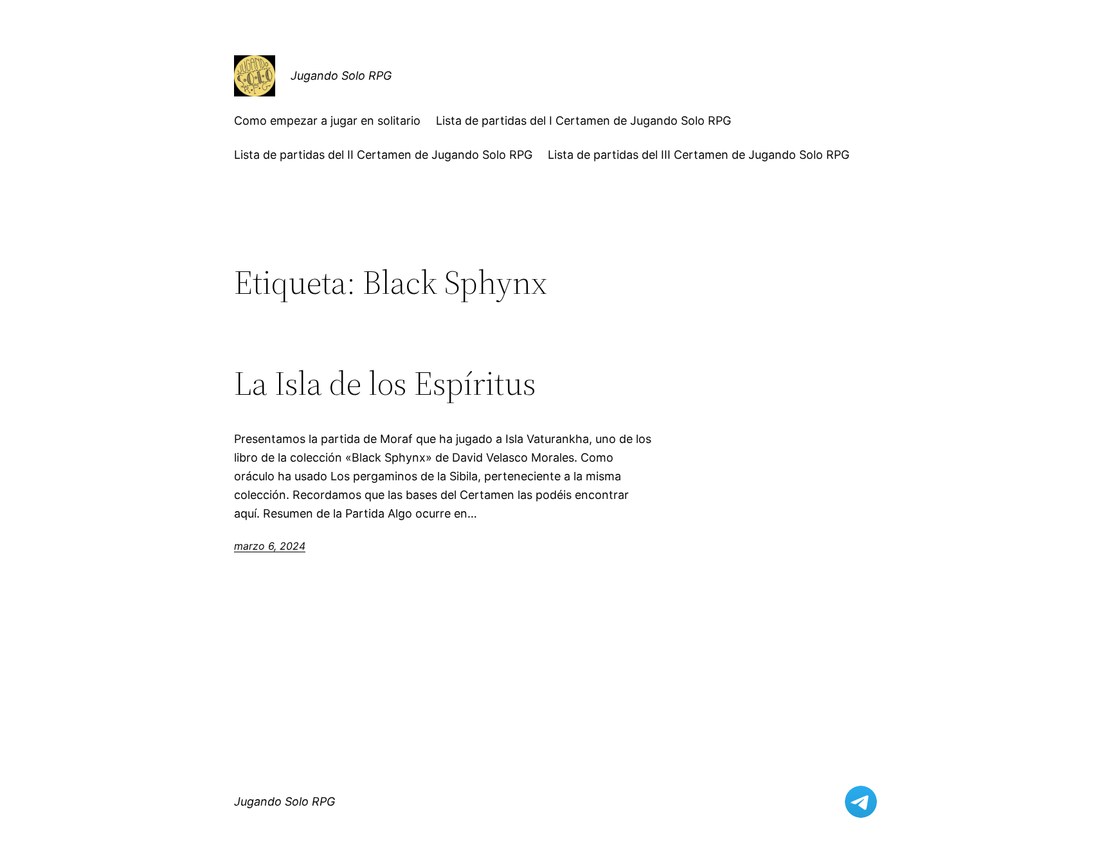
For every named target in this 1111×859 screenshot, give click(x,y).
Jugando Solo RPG (341, 75)
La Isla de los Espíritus (385, 383)
